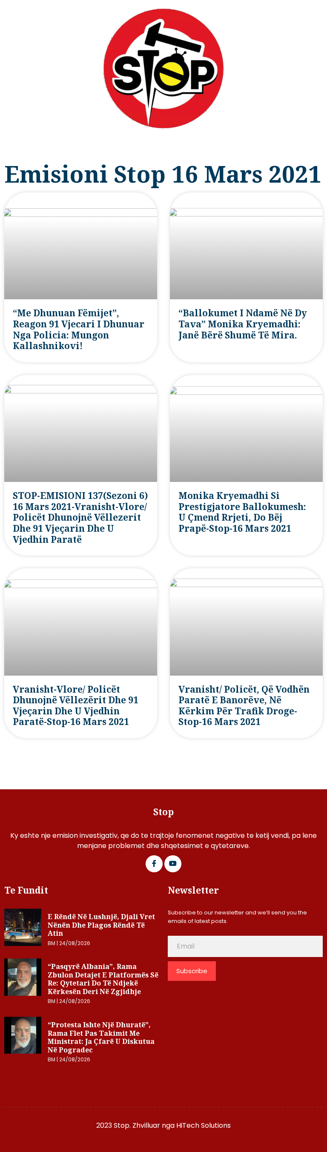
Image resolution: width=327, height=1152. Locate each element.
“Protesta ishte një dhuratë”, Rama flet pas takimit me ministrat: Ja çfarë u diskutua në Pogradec (101, 1037)
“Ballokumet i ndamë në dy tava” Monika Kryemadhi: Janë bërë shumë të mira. (242, 324)
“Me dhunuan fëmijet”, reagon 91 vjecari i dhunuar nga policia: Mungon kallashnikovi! (78, 329)
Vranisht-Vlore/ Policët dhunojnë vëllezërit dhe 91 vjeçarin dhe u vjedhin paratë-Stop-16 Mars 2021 (75, 705)
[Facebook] (154, 863)
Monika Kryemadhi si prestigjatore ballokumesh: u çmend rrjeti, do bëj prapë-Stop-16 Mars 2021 (242, 512)
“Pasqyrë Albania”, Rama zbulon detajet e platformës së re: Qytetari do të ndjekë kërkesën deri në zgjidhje (103, 979)
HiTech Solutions (203, 1125)
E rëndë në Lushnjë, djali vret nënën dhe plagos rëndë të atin (101, 925)
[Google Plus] (172, 863)
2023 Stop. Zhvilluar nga (136, 1125)
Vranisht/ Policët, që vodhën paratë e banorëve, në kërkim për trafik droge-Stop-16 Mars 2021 (244, 705)
